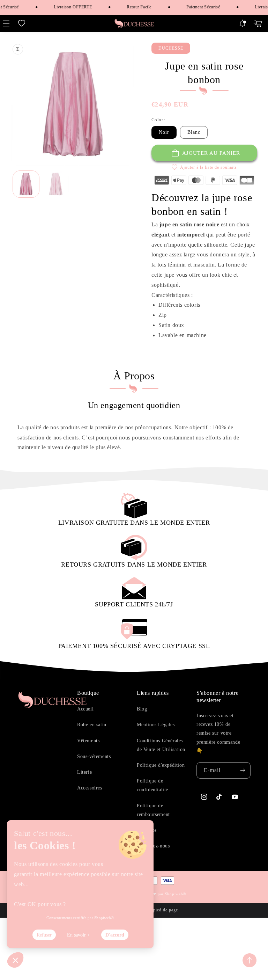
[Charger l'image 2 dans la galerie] (56, 184)
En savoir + (78, 935)
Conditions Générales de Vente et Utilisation (161, 745)
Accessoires (89, 788)
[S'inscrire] (242, 770)
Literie (84, 772)
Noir (164, 132)
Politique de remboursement (153, 810)
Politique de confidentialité (152, 785)
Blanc (193, 132)
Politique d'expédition (161, 765)
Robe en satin (91, 724)
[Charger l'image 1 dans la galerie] (26, 184)
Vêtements (88, 740)
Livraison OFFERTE (69, 7)
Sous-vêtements (94, 756)
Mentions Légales (156, 724)
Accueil (85, 709)
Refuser (44, 935)
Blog (142, 709)
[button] (21, 23)
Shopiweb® (175, 894)
